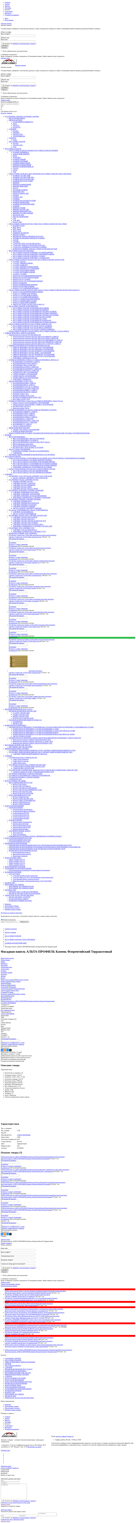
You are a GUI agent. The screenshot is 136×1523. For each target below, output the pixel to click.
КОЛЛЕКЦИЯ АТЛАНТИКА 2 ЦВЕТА (26, 361)
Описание (4, 987)
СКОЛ (15, 170)
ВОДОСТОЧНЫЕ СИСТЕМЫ (15, 1378)
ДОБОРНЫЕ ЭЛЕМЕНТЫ (22, 379)
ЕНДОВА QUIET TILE (21, 394)
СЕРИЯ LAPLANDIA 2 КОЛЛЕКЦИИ (26, 429)
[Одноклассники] (5, 1050)
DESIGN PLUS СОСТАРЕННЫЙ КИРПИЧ (28, 281)
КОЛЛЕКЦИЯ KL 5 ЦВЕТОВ (23, 419)
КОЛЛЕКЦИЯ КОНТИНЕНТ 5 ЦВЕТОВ (27, 369)
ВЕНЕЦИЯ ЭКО (18, 192)
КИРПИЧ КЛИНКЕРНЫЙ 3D (23, 166)
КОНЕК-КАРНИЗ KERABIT (23, 431)
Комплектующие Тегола (21, 408)
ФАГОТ (15, 188)
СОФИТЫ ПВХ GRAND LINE (23, 768)
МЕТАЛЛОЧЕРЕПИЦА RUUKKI (24, 446)
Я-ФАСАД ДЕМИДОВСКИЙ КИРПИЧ (26, 299)
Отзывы (3, 992)
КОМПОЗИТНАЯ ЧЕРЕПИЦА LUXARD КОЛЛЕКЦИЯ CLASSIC (36, 729)
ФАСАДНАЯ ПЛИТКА (13, 1365)
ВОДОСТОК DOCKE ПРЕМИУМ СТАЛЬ (27, 790)
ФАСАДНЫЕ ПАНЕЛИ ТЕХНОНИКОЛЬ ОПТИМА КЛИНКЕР (35, 313)
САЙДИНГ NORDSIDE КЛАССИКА (26, 492)
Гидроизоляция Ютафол (21, 818)
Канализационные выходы (22, 854)
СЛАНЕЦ (16, 242)
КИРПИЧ (16, 183)
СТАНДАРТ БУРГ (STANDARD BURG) (27, 243)
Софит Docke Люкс (19, 763)
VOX (14, 147)
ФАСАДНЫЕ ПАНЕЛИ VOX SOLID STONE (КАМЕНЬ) (32, 326)
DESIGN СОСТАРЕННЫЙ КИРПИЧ (25, 288)
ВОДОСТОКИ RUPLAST (21, 802)
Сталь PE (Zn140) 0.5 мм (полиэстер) (25, 875)
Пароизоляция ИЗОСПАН (22, 825)
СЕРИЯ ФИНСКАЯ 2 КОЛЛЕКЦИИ (25, 378)
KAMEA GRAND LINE (21, 714)
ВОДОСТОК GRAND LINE (22, 791)
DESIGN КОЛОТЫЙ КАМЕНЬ (23, 286)
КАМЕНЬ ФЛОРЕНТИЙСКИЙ (23, 204)
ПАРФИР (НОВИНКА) (21, 152)
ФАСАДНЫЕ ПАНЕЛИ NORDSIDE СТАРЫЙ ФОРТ (31, 258)
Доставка (8, 8)
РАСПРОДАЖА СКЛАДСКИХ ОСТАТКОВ (28, 447)
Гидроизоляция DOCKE (21, 813)
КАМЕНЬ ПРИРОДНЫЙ (21, 163)
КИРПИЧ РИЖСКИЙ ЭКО (22, 211)
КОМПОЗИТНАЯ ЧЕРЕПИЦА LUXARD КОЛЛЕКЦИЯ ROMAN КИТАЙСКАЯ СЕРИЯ (44, 734)
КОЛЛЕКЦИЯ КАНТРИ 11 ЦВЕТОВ (26, 367)
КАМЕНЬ (16, 199)
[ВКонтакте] (2, 1050)
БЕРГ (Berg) (17, 227)
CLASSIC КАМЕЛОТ (20, 265)
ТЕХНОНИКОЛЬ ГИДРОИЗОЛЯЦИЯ (18, 1389)
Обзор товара (5, 981)
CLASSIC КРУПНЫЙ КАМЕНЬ (24, 272)
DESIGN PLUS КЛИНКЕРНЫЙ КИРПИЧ (27, 276)
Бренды (7, 6)
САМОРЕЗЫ (17, 453)
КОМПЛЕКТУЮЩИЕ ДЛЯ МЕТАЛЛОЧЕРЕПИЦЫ (31, 451)
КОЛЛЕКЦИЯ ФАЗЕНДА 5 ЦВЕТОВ (26, 370)
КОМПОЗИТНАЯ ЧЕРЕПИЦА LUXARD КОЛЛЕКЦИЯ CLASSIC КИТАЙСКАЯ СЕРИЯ (44, 731)
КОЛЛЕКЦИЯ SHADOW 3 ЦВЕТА (25, 392)
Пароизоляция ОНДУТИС (22, 827)
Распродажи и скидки (12, 907)
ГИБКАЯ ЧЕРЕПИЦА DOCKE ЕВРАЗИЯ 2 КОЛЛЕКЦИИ (33, 349)
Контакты (8, 13)
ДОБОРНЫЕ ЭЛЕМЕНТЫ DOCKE (25, 358)
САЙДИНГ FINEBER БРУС (22, 501)
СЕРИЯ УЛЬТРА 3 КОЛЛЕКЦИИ (24, 376)
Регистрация (9, 20)
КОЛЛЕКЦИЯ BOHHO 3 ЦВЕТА (24, 383)
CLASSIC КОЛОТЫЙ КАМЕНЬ (24, 270)
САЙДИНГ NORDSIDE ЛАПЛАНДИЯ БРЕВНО (30, 496)
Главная (7, 2)
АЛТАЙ (15, 240)
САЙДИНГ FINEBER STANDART (25, 505)
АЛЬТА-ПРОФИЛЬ (7, 1014)
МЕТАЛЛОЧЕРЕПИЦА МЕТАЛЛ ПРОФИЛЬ (29, 438)
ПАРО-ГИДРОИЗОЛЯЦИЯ (14, 1380)
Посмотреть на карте (34, 1447)
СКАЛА (15, 168)
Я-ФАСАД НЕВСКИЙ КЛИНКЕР (24, 302)
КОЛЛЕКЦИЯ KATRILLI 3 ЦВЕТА (25, 417)
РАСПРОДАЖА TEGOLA (22, 406)
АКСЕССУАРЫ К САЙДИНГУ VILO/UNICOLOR (30, 478)
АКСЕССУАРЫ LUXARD (22, 736)
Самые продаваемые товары (10, 1284)
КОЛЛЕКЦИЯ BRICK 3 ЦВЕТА (24, 385)
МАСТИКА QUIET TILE (21, 399)
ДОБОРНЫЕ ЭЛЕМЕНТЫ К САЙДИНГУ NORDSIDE (31, 497)
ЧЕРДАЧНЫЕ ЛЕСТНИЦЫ (14, 1394)
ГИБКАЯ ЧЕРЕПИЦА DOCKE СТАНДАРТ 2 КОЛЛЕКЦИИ (34, 356)
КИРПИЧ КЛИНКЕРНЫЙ (22, 165)
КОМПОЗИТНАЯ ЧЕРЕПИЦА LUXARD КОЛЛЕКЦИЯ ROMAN (35, 732)
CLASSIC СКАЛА (19, 261)
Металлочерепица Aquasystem (23, 444)
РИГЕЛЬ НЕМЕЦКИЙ (20, 217)
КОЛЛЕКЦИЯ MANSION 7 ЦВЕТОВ (26, 420)
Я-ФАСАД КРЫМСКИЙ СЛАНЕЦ (25, 301)
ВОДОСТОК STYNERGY (22, 786)
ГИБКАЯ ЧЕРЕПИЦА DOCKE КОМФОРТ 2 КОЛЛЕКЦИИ (33, 351)
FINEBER (16, 132)
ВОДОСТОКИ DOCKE (21, 797)
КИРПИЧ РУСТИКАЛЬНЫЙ (23, 213)
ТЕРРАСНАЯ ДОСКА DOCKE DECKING (19, 1398)
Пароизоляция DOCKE (21, 824)
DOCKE (15, 131)
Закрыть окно (5, 58)
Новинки (8, 904)
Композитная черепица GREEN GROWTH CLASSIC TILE (33, 741)
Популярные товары (12, 906)
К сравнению (16, 1166)
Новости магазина (9, 920)
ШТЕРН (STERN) (19, 234)
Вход (6, 18)
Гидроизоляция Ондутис (21, 816)
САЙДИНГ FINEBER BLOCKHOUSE (26, 503)
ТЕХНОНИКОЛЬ (19, 136)
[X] (10, 1050)
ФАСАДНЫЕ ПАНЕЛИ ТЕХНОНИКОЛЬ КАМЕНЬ (31, 308)
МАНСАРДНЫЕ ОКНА (13, 1385)
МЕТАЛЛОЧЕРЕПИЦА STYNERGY (25, 440)
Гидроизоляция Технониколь (22, 809)
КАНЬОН (16, 206)
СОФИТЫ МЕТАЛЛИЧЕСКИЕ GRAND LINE (29, 766)
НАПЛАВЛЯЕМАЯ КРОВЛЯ (15, 1387)
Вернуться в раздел (7, 980)
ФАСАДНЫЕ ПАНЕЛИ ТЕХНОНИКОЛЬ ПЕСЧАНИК (32, 317)
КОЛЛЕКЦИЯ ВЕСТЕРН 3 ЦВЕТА (25, 363)
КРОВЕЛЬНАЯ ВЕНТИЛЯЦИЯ (16, 1383)
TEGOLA (16, 125)
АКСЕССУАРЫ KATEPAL (22, 426)
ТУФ (14, 172)
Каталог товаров (6, 113)
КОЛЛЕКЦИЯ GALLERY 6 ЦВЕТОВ (26, 388)
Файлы (3, 997)
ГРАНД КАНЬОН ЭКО (21, 193)
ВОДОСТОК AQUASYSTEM (23, 793)
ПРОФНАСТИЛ (10, 1396)
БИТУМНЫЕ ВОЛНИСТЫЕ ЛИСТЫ (18, 1373)
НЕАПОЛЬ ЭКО (18, 215)
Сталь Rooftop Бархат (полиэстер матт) (26, 879)
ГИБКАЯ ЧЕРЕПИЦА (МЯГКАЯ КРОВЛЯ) (20, 1362)
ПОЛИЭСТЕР (17, 723)
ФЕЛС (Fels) (17, 231)
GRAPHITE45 (17, 722)
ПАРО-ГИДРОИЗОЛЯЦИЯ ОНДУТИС (18, 1382)
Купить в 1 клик (14, 544)
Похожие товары (6, 994)
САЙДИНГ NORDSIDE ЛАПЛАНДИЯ (26, 494)
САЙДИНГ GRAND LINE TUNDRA (25, 522)
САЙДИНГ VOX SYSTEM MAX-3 (25, 530)
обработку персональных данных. (24, 43)
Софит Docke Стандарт (21, 761)
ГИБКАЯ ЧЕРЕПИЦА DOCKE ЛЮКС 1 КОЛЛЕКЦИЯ (32, 353)
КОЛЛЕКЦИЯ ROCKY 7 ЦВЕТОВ (25, 422)
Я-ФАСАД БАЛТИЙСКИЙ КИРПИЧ (25, 297)
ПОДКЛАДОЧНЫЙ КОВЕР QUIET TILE (27, 397)
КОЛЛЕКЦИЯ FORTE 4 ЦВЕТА (24, 413)
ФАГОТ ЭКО (17, 222)
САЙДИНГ (9, 1367)
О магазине (9, 11)
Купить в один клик (23, 1502)
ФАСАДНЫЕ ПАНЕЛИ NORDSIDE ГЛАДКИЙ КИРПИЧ (33, 252)
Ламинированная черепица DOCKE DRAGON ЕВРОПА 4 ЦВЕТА (36, 336)
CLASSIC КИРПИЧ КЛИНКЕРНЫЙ (25, 267)
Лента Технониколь (19, 834)
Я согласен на (19, 43)
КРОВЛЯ (8, 1364)
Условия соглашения (12, 15)
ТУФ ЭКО (16, 220)
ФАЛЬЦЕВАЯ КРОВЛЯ (13, 1391)
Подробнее (12, 542)
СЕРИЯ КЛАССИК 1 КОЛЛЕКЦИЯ (25, 372)
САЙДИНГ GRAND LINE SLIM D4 (25, 517)
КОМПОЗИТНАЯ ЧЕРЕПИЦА (15, 1371)
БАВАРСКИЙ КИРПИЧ (21, 154)
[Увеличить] (28, 1001)
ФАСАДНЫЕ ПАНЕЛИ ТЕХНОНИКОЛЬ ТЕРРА (30, 319)
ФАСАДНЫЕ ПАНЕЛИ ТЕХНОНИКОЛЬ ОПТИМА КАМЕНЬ (34, 311)
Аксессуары (5, 990)
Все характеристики (8, 1010)
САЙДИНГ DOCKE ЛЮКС (22, 487)
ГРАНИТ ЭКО (18, 197)
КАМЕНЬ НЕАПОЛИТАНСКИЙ (24, 200)
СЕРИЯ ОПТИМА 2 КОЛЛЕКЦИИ (25, 374)
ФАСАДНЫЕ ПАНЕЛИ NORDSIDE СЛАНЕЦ (29, 256)
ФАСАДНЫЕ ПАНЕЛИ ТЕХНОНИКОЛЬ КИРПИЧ (31, 310)
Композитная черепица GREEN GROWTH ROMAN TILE (32, 743)
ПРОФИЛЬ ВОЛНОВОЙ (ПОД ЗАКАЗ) (18, 1369)
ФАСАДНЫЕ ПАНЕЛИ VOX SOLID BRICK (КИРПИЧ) (32, 327)
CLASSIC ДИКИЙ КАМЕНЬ (23, 263)
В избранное (13, 546)
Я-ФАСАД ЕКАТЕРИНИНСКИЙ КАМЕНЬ (28, 292)
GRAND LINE (18, 134)
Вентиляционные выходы (21, 852)
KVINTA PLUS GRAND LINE (23, 718)
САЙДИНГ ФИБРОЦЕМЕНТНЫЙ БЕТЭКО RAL (30, 754)
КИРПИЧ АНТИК (19, 208)
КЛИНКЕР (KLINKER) (21, 233)
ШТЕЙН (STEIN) (19, 226)
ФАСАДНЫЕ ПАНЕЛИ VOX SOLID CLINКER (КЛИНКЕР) (34, 329)
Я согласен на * (19, 1501)
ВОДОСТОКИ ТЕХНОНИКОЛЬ (24, 800)
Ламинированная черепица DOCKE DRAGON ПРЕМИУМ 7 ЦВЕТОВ (37, 342)
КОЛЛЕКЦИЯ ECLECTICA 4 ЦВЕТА (26, 387)
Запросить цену (18, 1519)
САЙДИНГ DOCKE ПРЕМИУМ (24, 485)
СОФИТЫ (8, 1376)
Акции (7, 4)
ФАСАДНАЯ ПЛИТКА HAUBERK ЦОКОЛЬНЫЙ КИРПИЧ (34, 462)
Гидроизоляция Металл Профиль (24, 811)
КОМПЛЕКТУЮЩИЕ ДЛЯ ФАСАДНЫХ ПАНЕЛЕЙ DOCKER (35, 249)
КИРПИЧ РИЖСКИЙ (20, 186)
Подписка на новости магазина (11, 913)
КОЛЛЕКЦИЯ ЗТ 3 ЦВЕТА (22, 424)
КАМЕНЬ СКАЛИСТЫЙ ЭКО (23, 177)
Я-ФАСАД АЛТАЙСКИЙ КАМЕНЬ (25, 295)
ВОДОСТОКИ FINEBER (21, 804)
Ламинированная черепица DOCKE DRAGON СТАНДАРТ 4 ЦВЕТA (37, 344)
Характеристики (6, 988)
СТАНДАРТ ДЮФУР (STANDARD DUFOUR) (29, 245)
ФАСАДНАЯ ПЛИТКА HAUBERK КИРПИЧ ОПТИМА (32, 460)
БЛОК (15, 156)
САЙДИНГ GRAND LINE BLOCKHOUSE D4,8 (29, 521)
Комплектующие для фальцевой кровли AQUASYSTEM (32, 881)
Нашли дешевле (18, 1044)
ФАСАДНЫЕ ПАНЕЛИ (13, 1360)
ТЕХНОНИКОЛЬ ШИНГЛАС (23, 122)
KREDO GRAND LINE (21, 716)
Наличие (4, 996)
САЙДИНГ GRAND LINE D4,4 (23, 519)
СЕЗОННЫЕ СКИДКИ (13, 1358)
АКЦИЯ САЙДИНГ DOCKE (23, 481)
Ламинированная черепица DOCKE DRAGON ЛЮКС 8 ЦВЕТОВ (35, 338)
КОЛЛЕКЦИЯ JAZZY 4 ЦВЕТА (24, 415)
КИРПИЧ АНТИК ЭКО (21, 209)
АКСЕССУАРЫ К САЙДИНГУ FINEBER (27, 508)
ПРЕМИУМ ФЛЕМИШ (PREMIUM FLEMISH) (29, 238)
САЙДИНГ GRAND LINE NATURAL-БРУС (28, 524)
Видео (3, 999)
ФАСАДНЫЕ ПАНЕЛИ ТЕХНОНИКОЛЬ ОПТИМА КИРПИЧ (34, 322)
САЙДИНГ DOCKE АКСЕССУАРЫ (25, 488)
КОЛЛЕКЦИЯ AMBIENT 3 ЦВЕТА (25, 412)
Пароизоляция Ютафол (20, 829)
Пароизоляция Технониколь (22, 822)
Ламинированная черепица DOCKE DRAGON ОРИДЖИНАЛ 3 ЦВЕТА (38, 340)
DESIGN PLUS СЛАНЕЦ (21, 279)
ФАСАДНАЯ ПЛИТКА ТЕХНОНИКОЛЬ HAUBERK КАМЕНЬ (35, 463)
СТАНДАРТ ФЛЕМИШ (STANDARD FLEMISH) (30, 247)
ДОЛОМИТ (17, 158)
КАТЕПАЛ (16, 127)
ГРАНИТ (16, 195)
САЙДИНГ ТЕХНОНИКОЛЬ (23, 512)
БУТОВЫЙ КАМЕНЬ (20, 190)
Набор (3, 983)
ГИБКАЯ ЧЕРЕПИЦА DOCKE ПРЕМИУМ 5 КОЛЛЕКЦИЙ (33, 354)
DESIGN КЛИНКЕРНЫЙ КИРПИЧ (25, 285)
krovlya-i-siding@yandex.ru (64, 1436)
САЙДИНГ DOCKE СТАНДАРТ (24, 483)
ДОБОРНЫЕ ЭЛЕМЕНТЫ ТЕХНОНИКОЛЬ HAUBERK (32, 467)
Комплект (4, 985)
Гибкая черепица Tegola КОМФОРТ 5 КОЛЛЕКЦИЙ (31, 403)
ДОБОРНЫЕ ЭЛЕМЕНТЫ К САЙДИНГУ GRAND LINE (32, 526)
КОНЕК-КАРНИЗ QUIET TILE (23, 395)
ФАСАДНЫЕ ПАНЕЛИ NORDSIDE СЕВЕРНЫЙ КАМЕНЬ (33, 254)
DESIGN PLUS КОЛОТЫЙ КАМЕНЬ (26, 277)
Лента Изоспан (18, 833)
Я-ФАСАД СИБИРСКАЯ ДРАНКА (25, 293)
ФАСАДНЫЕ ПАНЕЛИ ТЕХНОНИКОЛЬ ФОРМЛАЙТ (32, 320)
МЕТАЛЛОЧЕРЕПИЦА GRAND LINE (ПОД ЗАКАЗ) (31, 442)
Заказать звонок (6, 23)
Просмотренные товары (9, 1286)
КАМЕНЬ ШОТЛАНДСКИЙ (23, 181)
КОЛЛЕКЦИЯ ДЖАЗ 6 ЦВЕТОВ (24, 365)
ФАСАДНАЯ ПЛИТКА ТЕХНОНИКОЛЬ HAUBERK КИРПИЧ (35, 465)
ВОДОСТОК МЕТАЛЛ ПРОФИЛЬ (25, 788)
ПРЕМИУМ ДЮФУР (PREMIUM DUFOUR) (28, 236)
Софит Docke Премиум (21, 759)
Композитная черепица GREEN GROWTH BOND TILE (32, 740)
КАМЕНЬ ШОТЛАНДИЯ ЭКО (23, 179)
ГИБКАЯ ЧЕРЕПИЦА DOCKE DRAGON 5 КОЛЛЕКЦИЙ (33, 347)
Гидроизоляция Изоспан (21, 815)
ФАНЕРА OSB (10, 1392)
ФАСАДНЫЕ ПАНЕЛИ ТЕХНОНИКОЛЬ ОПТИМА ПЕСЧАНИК (36, 315)
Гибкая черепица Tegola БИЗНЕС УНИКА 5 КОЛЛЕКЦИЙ (33, 404)
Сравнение (24, 544)
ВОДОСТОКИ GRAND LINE (23, 799)
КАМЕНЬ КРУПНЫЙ (20, 161)
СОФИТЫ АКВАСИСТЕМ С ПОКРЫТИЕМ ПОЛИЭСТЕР (33, 772)
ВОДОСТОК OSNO (19, 784)
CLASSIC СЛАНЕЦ (20, 274)
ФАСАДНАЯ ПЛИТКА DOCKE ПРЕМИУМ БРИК (30, 471)
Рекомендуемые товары (13, 909)
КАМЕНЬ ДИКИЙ (19, 159)
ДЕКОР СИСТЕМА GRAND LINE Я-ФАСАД (28, 304)
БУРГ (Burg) (17, 229)
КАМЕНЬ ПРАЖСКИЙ (21, 202)
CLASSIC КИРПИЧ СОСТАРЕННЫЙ (26, 268)
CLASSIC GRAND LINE (21, 713)
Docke (15, 124)
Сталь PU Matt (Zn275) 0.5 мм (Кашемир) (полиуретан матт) (33, 877)
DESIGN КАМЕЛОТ (20, 283)
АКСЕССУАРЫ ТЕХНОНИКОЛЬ (24, 514)
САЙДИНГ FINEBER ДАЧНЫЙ (24, 506)
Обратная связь (6, 1466)
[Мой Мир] (7, 1050)
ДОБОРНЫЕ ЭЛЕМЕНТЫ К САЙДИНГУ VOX (29, 531)
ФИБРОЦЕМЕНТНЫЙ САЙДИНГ (17, 1374)
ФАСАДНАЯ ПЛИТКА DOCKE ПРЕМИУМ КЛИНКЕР (32, 472)
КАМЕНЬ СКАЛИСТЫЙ (21, 175)
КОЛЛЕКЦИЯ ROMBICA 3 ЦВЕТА (25, 390)
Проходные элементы (20, 856)
